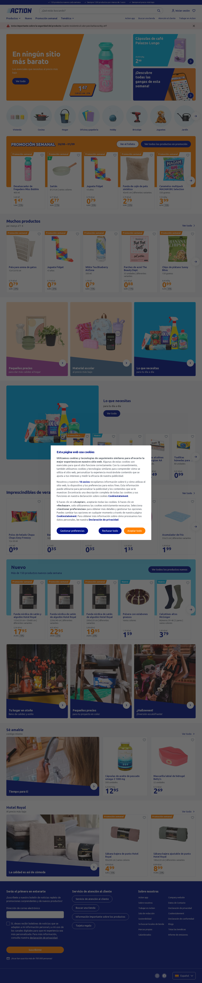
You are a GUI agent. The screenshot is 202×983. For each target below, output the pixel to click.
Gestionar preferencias (72, 530)
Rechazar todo (110, 530)
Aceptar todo (134, 530)
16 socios (84, 481)
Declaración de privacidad (103, 519)
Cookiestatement (118, 496)
